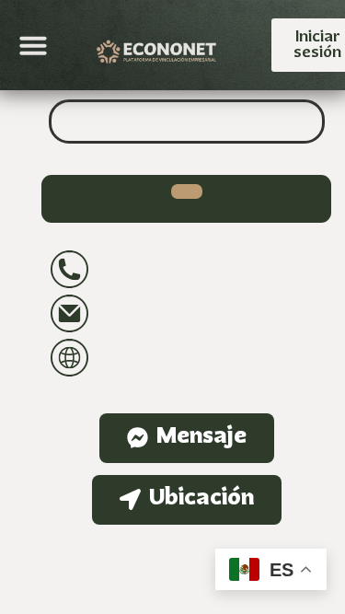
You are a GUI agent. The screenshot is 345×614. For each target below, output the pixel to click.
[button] (33, 45)
